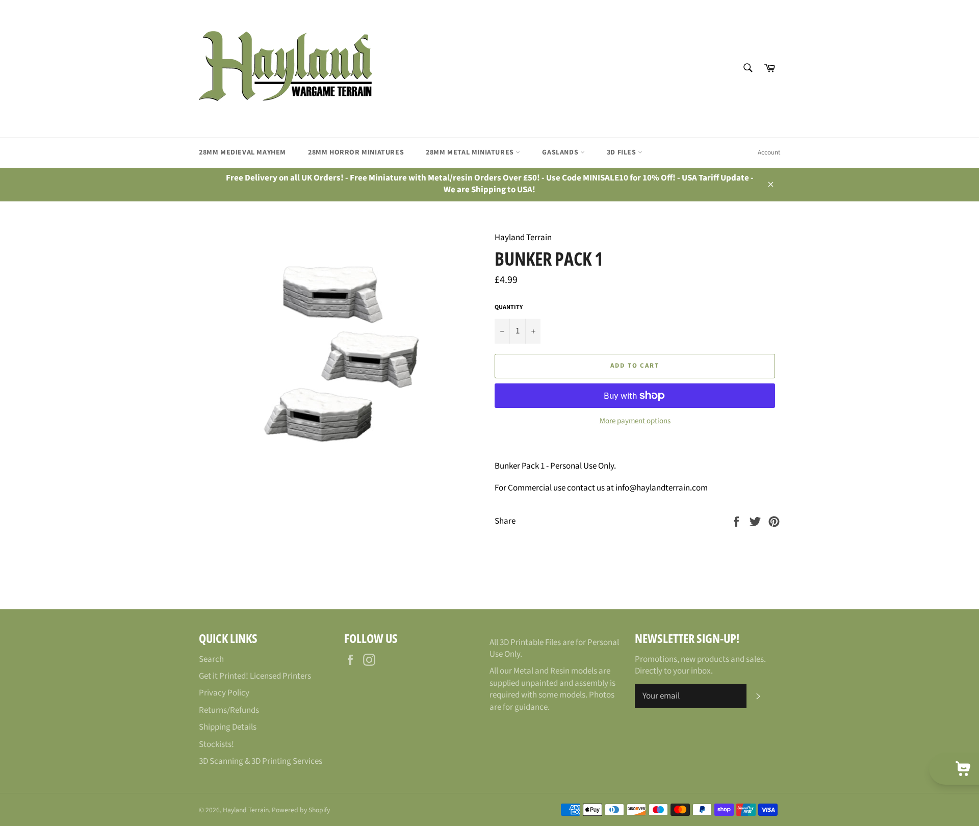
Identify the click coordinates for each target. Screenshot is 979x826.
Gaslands (561, 152)
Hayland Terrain (246, 810)
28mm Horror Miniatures (356, 152)
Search (211, 659)
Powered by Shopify (301, 810)
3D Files (622, 152)
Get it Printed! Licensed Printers (255, 676)
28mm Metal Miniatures (471, 152)
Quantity (509, 307)
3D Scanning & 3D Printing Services (260, 761)
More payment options (635, 421)
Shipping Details (227, 727)
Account (769, 152)
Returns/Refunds (229, 710)
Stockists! (216, 744)
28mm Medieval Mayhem (242, 152)
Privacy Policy (224, 693)
